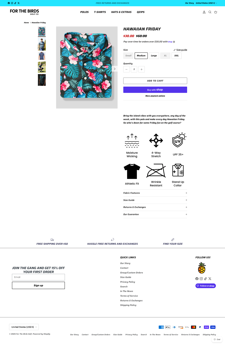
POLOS (84, 12)
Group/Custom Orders (131, 272)
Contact (124, 268)
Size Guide (129, 200)
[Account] (204, 12)
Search (123, 286)
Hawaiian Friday (39, 22)
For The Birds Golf (24, 333)
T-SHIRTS (100, 12)
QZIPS (141, 12)
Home (26, 22)
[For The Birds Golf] (25, 12)
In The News (126, 291)
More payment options (155, 96)
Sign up (38, 285)
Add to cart (155, 80)
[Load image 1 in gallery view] (87, 67)
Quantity (128, 63)
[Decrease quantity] (126, 69)
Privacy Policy (127, 282)
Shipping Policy (128, 305)
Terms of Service (129, 296)
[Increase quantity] (141, 69)
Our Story (189, 3)
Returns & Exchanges (134, 207)
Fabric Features (131, 193)
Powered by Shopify (41, 333)
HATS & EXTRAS (121, 12)
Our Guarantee (131, 214)
